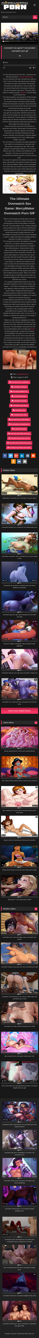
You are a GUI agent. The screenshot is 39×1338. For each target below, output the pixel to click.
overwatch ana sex (20, 428)
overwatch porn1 (23, 374)
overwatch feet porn (20, 396)
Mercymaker (29, 77)
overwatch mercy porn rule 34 (19, 438)
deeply (33, 329)
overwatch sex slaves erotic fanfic (19, 447)
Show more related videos (19, 711)
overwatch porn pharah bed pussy (20, 443)
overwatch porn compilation (20, 382)
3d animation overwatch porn (20, 424)
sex (19, 77)
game (23, 77)
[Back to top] (33, 1332)
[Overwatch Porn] (16, 6)
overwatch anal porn (20, 386)
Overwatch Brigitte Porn (20, 391)
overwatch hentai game (20, 405)
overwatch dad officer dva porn (20, 433)
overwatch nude (20, 410)
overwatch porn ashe (20, 414)
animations (23, 92)
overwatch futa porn (20, 400)
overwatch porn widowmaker (20, 419)
